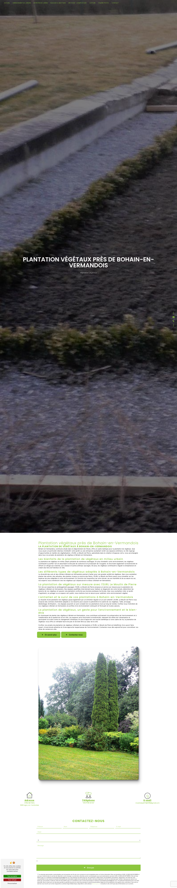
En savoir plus (51, 635)
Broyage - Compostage (77, 3)
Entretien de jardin (41, 3)
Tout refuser (12, 880)
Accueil (7, 3)
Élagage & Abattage (58, 3)
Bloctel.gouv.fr (96, 883)
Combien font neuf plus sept (46, 837)
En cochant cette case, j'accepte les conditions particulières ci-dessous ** (64, 861)
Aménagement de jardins (22, 3)
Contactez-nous (76, 635)
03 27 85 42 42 (88, 803)
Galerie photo (103, 3)
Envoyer (90, 868)
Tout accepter (12, 876)
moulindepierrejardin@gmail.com (147, 803)
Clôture (92, 3)
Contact (115, 3)
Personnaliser (12, 883)
